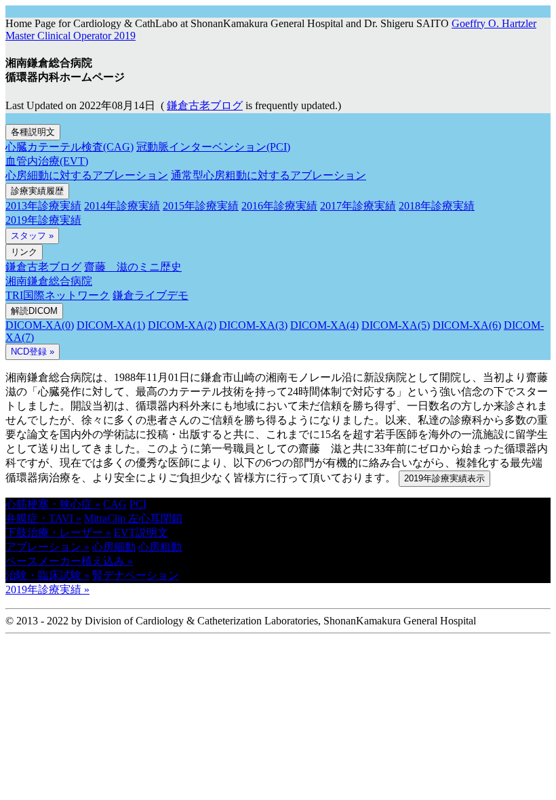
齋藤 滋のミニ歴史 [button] (133, 267)
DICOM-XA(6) (467, 325)
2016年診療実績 (279, 206)
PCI (138, 504)
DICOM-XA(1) (111, 325)
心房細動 (114, 547)
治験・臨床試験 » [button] (47, 575)
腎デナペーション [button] (135, 575)
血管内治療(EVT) (46, 161)
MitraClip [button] (106, 518)
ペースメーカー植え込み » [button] (69, 561)
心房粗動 (160, 547)
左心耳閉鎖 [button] (155, 518)
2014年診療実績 (122, 206)
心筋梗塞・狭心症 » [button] (52, 504)
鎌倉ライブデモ (150, 295)
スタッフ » (32, 236)
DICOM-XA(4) (324, 325)
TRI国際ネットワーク (57, 295)
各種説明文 (33, 132)
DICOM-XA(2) (182, 325)
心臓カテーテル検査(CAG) (69, 147)
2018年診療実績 (437, 206)
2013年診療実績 (43, 206)
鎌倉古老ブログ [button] (205, 105)
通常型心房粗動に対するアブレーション (268, 175)
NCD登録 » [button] (32, 351)
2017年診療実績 (358, 206)
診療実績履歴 (37, 191)
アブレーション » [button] (47, 547)
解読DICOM (34, 311)
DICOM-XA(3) (253, 325)
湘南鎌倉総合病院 (48, 281)
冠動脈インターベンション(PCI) (213, 147)
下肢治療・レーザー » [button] (58, 532)
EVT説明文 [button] (141, 532)
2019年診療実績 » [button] (47, 589)
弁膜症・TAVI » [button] (43, 518)
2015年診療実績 (201, 206)
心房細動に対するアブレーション (86, 175)
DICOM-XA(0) (39, 325)
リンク (24, 252)
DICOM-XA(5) (395, 325)
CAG (115, 504)
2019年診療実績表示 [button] (444, 478)
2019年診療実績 (43, 220)
